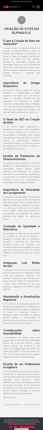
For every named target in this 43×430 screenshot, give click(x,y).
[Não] (41, 424)
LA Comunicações (32, 404)
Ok (10, 427)
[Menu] (37, 7)
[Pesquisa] (32, 7)
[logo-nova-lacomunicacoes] (17, 7)
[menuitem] (32, 7)
